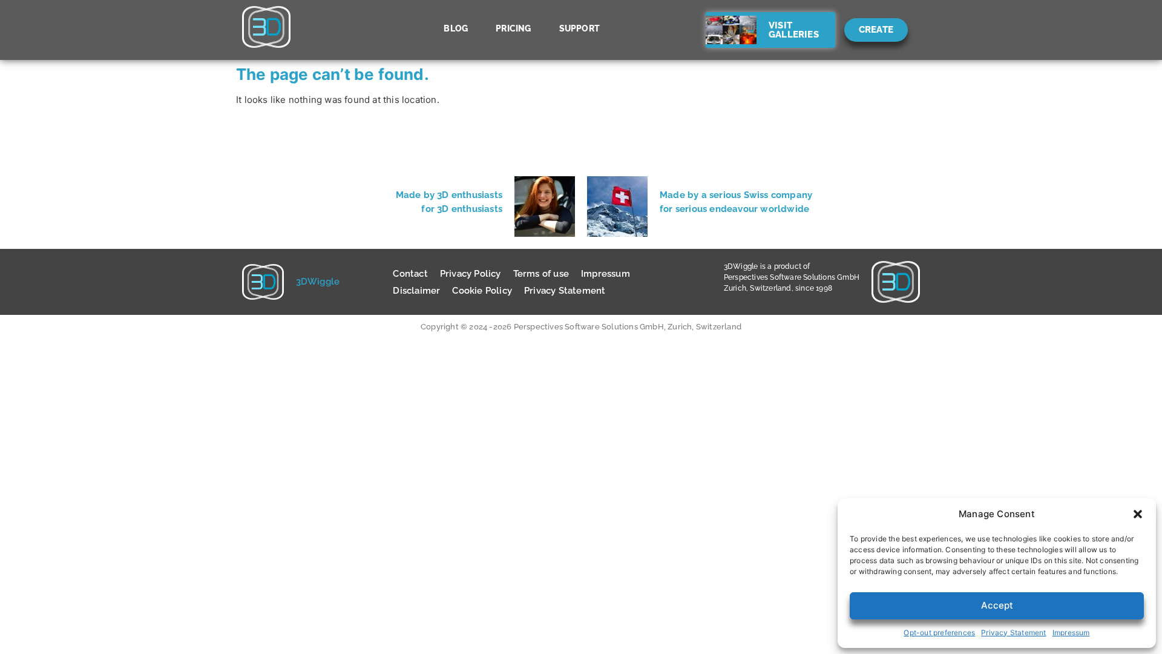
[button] (1138, 514)
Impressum (1071, 632)
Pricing (513, 28)
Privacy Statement (1013, 632)
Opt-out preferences (939, 632)
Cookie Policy (482, 290)
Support (579, 28)
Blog (456, 28)
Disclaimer (416, 290)
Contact (410, 273)
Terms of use (541, 273)
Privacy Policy (470, 273)
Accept (997, 605)
